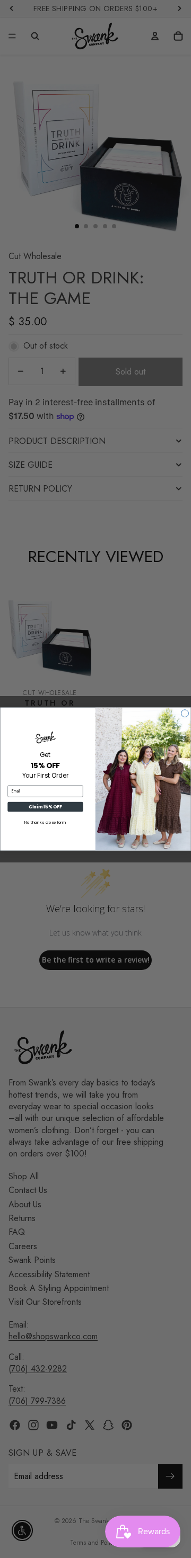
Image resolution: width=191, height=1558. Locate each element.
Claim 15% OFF (45, 807)
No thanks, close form (45, 822)
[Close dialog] (185, 713)
